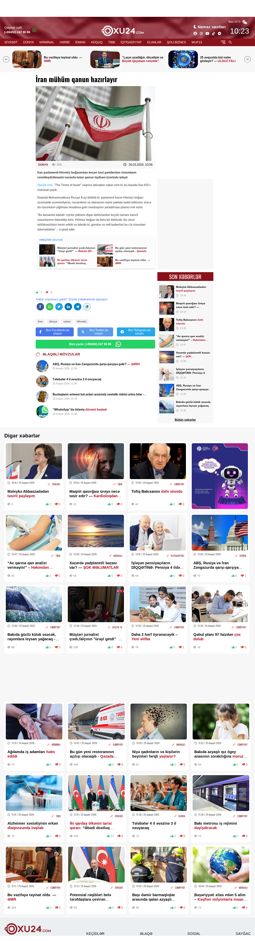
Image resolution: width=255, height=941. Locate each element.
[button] (248, 59)
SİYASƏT (11, 42)
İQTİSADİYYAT (131, 42)
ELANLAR (154, 42)
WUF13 (197, 42)
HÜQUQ (96, 42)
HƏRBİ (65, 42)
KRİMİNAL (46, 42)
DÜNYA (28, 42)
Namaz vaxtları (212, 27)
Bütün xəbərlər (185, 419)
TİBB (111, 42)
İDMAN (80, 42)
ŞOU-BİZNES (176, 42)
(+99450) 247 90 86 (17, 32)
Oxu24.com (45, 185)
